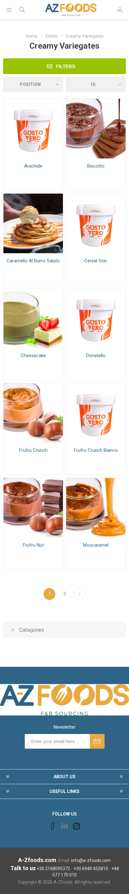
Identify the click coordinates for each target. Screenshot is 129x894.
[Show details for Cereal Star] (96, 223)
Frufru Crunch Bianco (96, 450)
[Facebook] (53, 826)
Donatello (96, 355)
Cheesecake (33, 355)
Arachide (33, 166)
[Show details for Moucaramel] (96, 508)
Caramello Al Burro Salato (33, 261)
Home (32, 36)
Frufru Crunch (33, 450)
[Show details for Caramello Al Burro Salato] (33, 223)
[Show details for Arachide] (33, 128)
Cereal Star (95, 261)
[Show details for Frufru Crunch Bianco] (96, 413)
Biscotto (96, 166)
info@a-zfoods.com (91, 860)
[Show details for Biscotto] (96, 128)
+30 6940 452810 (91, 868)
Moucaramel (96, 545)
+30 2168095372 (53, 868)
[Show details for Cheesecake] (33, 318)
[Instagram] (76, 826)
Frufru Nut (33, 545)
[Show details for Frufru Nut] (33, 508)
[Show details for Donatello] (96, 318)
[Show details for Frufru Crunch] (33, 413)
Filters (65, 66)
